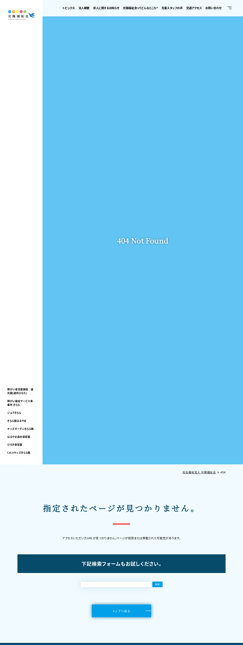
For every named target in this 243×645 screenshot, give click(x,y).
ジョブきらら (14, 412)
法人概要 (83, 8)
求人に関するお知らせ (106, 8)
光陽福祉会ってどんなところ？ (140, 8)
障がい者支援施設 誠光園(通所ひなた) (20, 391)
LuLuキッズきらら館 (18, 452)
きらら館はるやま (17, 420)
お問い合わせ (213, 8)
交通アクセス (194, 8)
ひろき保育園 (14, 444)
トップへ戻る (121, 611)
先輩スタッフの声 (172, 8)
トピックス (68, 8)
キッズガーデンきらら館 (20, 428)
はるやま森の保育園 (18, 436)
